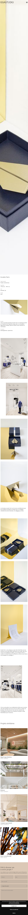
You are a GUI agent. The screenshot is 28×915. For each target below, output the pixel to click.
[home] (7, 2)
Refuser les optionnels (14, 909)
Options (14, 913)
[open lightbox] (14, 137)
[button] (26, 2)
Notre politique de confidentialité (14, 903)
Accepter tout (14, 905)
